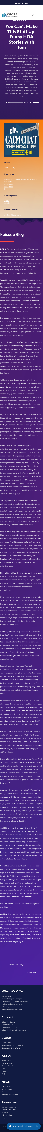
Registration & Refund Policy (12, 1045)
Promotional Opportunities (12, 1009)
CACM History (7, 1063)
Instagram (8, 187)
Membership (6, 996)
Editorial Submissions (10, 1094)
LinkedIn (8, 182)
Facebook (8, 184)
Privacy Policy (7, 1115)
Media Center (7, 1089)
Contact (5, 1071)
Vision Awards (7, 1092)
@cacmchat (32, 179)
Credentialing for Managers (12, 999)
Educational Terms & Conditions (14, 1030)
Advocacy (5, 1007)
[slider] (35, 102)
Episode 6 (31, 973)
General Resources (8, 1110)
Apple (6, 201)
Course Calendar (8, 1025)
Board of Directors (8, 1066)
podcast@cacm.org (12, 215)
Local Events (6, 1043)
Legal (4, 1118)
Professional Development (12, 1004)
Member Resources (9, 1107)
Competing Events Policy (11, 1048)
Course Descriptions (9, 1027)
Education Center (8, 1022)
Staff (3, 1069)
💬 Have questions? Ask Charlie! (23, 1126)
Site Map (5, 1112)
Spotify (7, 203)
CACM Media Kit (8, 1086)
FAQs (4, 1074)
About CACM (6, 1060)
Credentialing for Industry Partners (15, 1001)
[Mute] (31, 102)
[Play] (6, 102)
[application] (21, 102)
